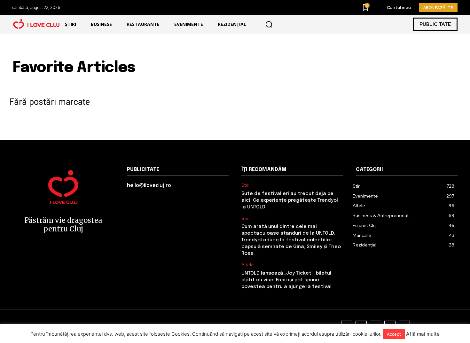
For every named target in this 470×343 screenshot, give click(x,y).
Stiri (245, 185)
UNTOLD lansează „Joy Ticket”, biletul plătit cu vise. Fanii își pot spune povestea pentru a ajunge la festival (286, 280)
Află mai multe (423, 334)
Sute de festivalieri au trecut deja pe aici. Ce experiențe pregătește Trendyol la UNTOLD (289, 200)
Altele (247, 265)
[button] (269, 24)
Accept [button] (394, 334)
